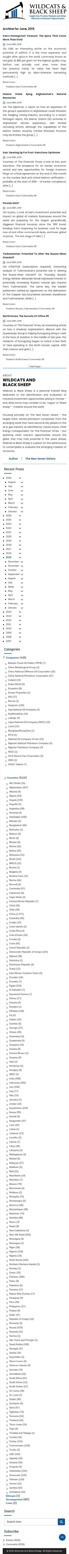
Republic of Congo (19, 1319)
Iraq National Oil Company (22, 709)
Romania (14, 1323)
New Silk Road (17, 1234)
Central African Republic (22, 901)
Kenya (12, 1112)
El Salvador (15, 989)
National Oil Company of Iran (23, 739)
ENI (10, 696)
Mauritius (14, 1179)
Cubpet (12, 680)
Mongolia (14, 1196)
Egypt (12, 985)
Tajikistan (14, 1412)
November (13, 565)
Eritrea (12, 998)
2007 (8, 641)
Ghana (12, 1032)
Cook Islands (16, 926)
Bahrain (13, 821)
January (12, 511)
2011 (8, 624)
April (10, 498)
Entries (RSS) (13, 1540)
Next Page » (36, 366)
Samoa (13, 1336)
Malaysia (14, 1163)
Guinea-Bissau (17, 1053)
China (12, 914)
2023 (8, 524)
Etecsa (11, 701)
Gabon (12, 1019)
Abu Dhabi (14, 783)
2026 (8, 477)
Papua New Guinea (19, 1293)
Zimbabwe (14, 1492)
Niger (12, 1247)
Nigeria (13, 1251)
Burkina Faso (16, 876)
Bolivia (12, 846)
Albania (13, 791)
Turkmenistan (31, 308)
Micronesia (15, 1188)
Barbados (14, 829)
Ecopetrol (13, 688)
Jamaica (13, 1099)
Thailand (13, 1420)
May (10, 494)
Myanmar (14, 1213)
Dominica (14, 960)
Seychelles (15, 1357)
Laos (11, 1125)
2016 (8, 553)
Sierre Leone (16, 1361)
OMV (10, 760)
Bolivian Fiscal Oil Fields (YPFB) (25, 663)
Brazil (12, 859)
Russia (19, 308)
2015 (8, 557)
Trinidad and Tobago (20, 1433)
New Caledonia (17, 1230)
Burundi (13, 884)
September (14, 574)
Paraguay (14, 1298)
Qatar (12, 1314)
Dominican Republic (19, 964)
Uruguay (13, 1466)
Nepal (12, 1226)
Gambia (13, 1023)
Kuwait (12, 1116)
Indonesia (14, 1082)
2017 (8, 549)
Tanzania (14, 1416)
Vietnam (13, 1479)
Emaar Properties (17, 692)
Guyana (13, 1057)
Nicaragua (14, 1238)
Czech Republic (17, 947)
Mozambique (16, 1209)
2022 (8, 528)
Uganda (13, 1458)
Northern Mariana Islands (22, 1264)
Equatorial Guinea (18, 994)
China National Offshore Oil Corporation (29, 671)
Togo (11, 1428)
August (11, 482)
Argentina (14, 808)
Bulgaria (13, 871)
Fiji (10, 1015)
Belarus (13, 833)
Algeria (13, 795)
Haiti (11, 1061)
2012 (8, 620)
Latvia (12, 1129)
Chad (12, 905)
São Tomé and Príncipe (21, 1340)
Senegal (13, 1348)
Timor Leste (15, 1424)
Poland (13, 1310)
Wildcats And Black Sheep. (28, 1550)
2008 (8, 637)
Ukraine (13, 1462)
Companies (12, 657)
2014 (8, 611)
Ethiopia (13, 1011)
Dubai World (14, 684)
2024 (8, 519)
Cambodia (14, 888)
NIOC (11, 751)
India (11, 1078)
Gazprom (13, 705)
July (10, 486)
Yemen (13, 1483)
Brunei (12, 867)
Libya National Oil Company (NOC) (26, 722)
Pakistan (13, 1276)
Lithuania (14, 1150)
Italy (11, 1095)
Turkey (12, 1441)
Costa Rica (15, 930)
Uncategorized (14, 1499)
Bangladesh (15, 825)
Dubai (12, 968)
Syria (12, 1407)
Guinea (13, 1049)
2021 (8, 532)
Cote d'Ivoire (16, 935)
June (10, 490)
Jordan (13, 1103)
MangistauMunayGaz (19, 730)
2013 (8, 616)
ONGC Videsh (15, 764)
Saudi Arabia (16, 1344)
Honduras (14, 1065)
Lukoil (11, 726)
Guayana (14, 1044)
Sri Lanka (14, 1390)
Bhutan (13, 842)
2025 (8, 515)
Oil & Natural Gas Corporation (24, 756)
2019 (8, 540)
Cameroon (14, 893)
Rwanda (13, 1331)
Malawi (13, 1158)
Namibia (13, 1217)
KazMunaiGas (15, 713)
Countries (12, 777)
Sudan (12, 1399)
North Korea (22, 359)
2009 (8, 632)
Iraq (11, 1091)
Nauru (12, 1221)
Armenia (13, 812)
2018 (8, 544)
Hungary (13, 1070)
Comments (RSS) (15, 1544)
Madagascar (15, 1154)
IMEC (12, 1074)
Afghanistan (22, 145)
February (13, 507)
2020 (8, 536)
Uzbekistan (15, 1470)
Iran (18, 86)
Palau (12, 1281)
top (62, 1537)
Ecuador (13, 977)
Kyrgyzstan (15, 1120)
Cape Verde (15, 897)
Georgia (13, 1027)
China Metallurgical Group (22, 667)
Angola (13, 800)
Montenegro (15, 1200)
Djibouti (13, 956)
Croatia (13, 939)
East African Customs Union (24, 973)
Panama (13, 1289)
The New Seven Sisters (40, 458)
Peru (11, 1302)
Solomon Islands (18, 1365)
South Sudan (16, 1386)
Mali (11, 1171)
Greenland (14, 1036)
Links (9, 1503)
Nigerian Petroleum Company (23, 747)
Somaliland (15, 1374)
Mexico (13, 1184)
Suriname (14, 1403)
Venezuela (14, 1475)
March (11, 503)
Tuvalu (12, 1449)
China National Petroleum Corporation (28, 675)
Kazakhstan (15, 1108)
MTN (10, 734)
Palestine (14, 1285)
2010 (8, 628)
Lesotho (13, 1137)
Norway (13, 1268)
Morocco (13, 1205)
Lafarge (12, 718)
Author (13, 458)
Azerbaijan (14, 817)
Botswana (14, 855)
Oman (12, 1272)
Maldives (14, 1167)
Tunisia (13, 1437)
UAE (11, 1454)
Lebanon (14, 1133)
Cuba (12, 943)
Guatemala (15, 1040)
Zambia (13, 1487)
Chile (12, 909)
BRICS (12, 863)
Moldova (13, 1192)
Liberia (12, 1141)
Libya (12, 1146)
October (12, 570)
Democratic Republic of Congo (25, 951)
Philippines (15, 1306)
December (13, 561)
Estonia (13, 1002)
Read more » (9, 82)
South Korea (15, 1382)
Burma (12, 880)
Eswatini (13, 1006)
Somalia (13, 1369)
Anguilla (13, 804)
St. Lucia (13, 1395)
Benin (12, 838)
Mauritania (14, 1175)
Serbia (12, 1352)
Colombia (14, 918)
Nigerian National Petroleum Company (28, 743)
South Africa (15, 1378)
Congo (12, 922)
